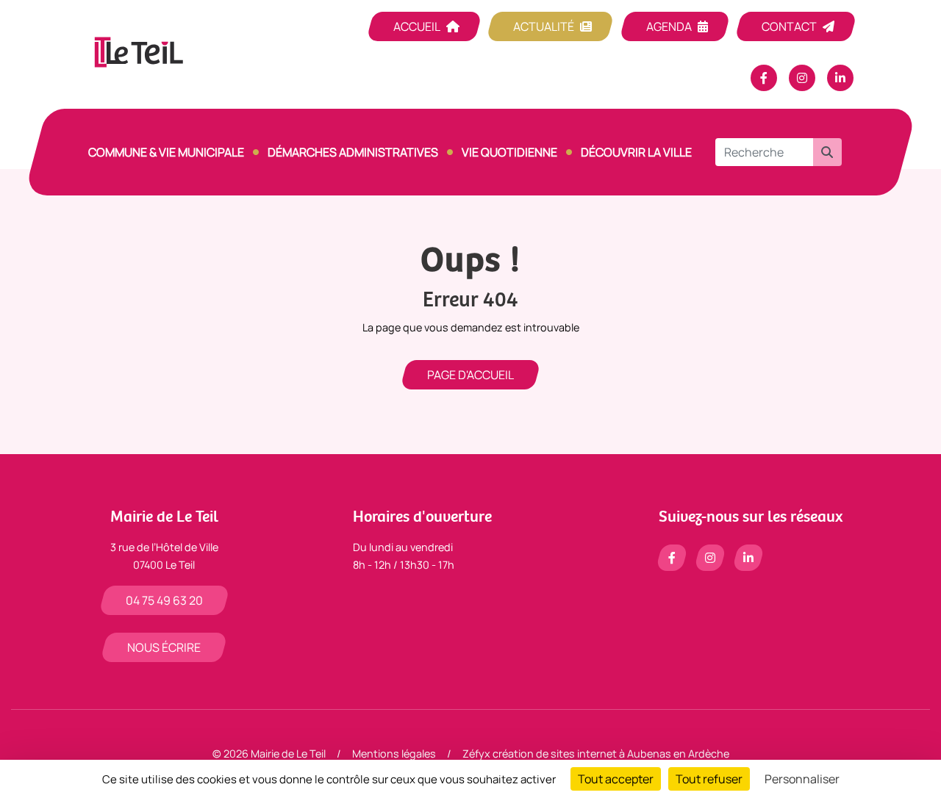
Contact (789, 26)
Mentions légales (394, 754)
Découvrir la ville (636, 152)
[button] (827, 152)
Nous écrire (164, 647)
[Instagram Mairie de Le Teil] (802, 78)
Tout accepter (616, 779)
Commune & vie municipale (166, 152)
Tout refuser (709, 779)
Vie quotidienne (509, 152)
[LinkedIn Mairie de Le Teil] (840, 78)
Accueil (416, 26)
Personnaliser (802, 779)
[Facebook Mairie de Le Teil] (764, 78)
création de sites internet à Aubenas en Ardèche (611, 754)
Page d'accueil (470, 375)
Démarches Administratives (353, 152)
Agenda (669, 26)
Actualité (543, 26)
